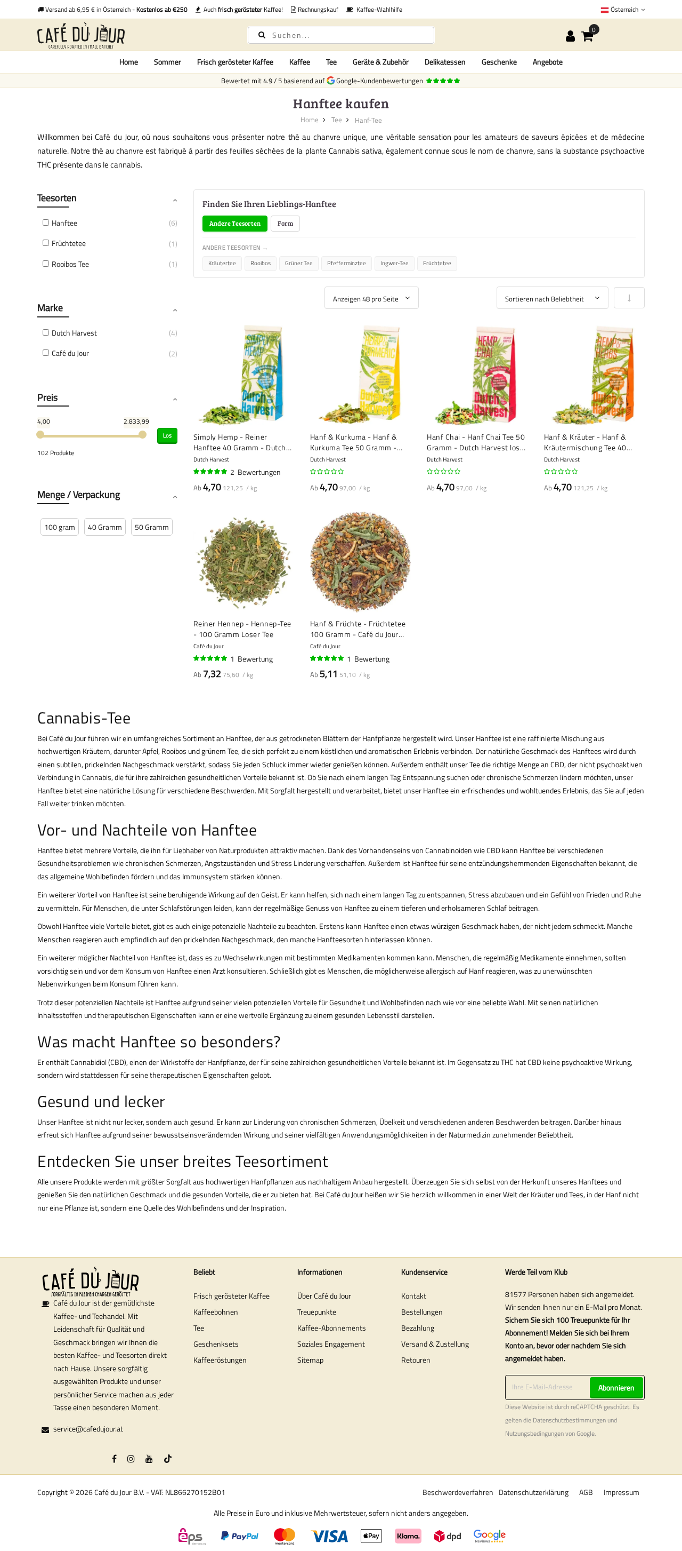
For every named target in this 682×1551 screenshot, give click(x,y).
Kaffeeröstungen (220, 1359)
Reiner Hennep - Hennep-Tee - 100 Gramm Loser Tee (242, 628)
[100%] (211, 471)
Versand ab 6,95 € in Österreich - (116, 9)
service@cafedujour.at (88, 1428)
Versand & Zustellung (435, 1343)
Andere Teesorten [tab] (235, 223)
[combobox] (341, 35)
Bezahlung (417, 1327)
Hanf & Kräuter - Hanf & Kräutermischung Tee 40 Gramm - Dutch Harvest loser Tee (594, 442)
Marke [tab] (50, 307)
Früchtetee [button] (69, 243)
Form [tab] (285, 223)
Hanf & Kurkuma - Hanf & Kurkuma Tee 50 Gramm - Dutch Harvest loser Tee (353, 442)
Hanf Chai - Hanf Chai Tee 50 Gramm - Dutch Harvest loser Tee (477, 442)
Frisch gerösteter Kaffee (231, 1295)
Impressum (621, 1492)
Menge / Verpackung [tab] (78, 494)
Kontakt (413, 1295)
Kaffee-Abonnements (331, 1327)
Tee (336, 119)
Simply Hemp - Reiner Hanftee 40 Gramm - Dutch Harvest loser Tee (239, 442)
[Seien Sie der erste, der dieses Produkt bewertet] (327, 471)
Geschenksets (216, 1343)
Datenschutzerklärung (534, 1492)
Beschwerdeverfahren (458, 1492)
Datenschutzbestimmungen (569, 1420)
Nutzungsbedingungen (534, 1433)
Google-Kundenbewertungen (381, 80)
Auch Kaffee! (241, 9)
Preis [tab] (47, 397)
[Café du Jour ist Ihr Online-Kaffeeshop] (133, 35)
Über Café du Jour (324, 1295)
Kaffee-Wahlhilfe (377, 9)
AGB (586, 1492)
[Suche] (261, 34)
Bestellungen (422, 1311)
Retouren (416, 1359)
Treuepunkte (316, 1311)
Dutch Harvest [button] (74, 332)
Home (128, 61)
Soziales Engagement (331, 1343)
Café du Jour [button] (70, 353)
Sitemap (310, 1359)
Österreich (624, 9)
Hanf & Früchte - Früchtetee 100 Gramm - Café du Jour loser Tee (358, 628)
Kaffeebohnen (215, 1311)
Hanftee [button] (64, 222)
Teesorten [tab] (57, 197)
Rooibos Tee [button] (70, 263)
